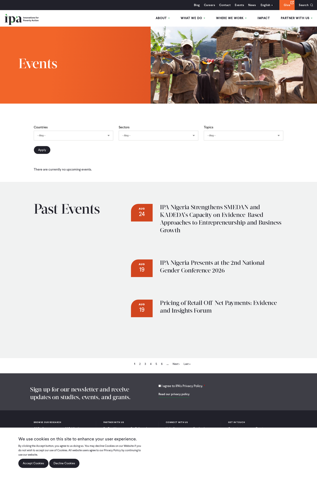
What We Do (192, 18)
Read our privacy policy (174, 394)
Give (287, 5)
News (252, 5)
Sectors (124, 127)
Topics (208, 127)
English (265, 5)
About (162, 18)
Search (304, 5)
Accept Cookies (33, 463)
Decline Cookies (64, 463)
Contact (225, 5)
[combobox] (73, 135)
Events (239, 5)
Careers (209, 5)
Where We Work (230, 18)
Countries (41, 127)
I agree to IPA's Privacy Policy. (182, 386)
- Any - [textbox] (41, 135)
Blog (197, 5)
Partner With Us (296, 18)
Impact (264, 18)
